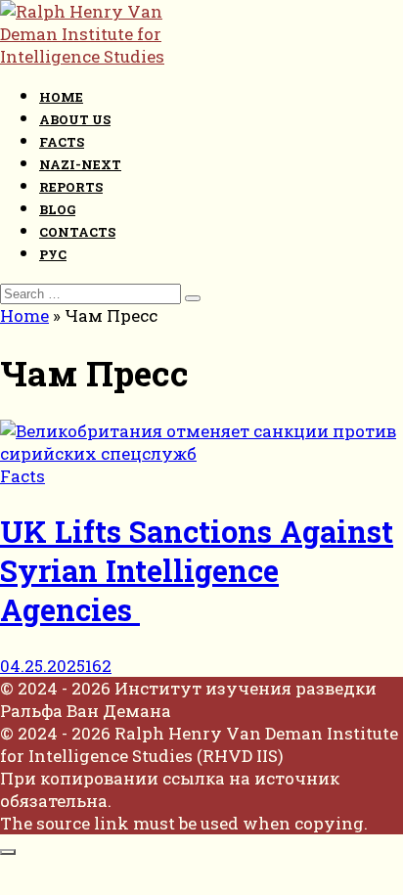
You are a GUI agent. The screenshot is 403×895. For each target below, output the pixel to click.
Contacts (77, 232)
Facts (61, 142)
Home (61, 97)
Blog (57, 209)
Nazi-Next (80, 164)
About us (75, 119)
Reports (71, 187)
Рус (53, 254)
